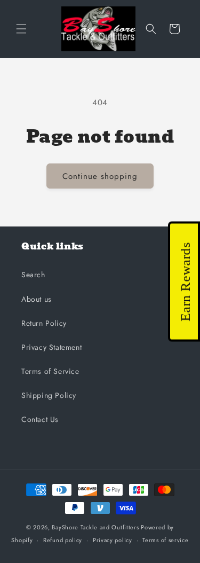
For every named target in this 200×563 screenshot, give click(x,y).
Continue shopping (100, 176)
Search (33, 274)
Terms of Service (50, 371)
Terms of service (165, 540)
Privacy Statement (51, 347)
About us (36, 299)
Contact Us (40, 419)
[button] (21, 29)
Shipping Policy (48, 395)
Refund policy (62, 540)
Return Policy (44, 323)
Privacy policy (112, 540)
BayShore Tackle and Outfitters (95, 527)
